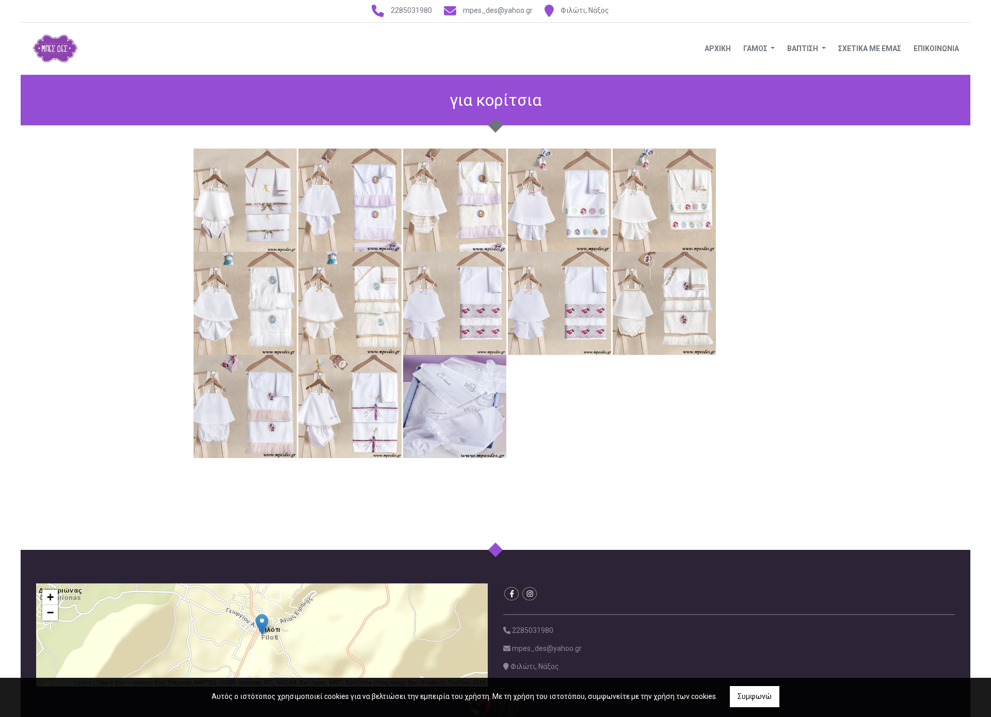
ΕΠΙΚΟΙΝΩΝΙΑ (936, 48)
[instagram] (529, 593)
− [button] (50, 612)
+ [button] (50, 597)
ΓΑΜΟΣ (756, 48)
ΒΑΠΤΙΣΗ (803, 48)
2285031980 (411, 10)
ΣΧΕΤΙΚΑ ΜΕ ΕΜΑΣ (869, 48)
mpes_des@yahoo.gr (498, 10)
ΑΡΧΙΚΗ (718, 48)
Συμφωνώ (755, 696)
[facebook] (511, 593)
